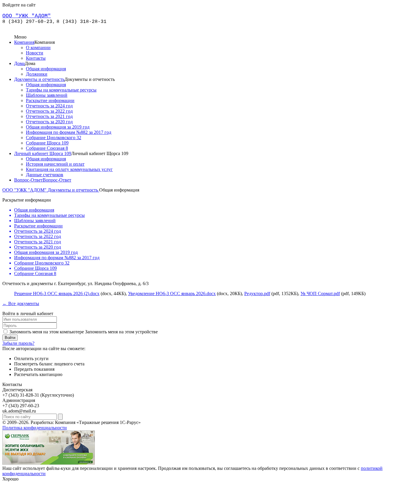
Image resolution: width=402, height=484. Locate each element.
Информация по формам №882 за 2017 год (68, 132)
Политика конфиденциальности (34, 427)
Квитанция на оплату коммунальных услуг (69, 169)
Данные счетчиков (44, 174)
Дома (19, 63)
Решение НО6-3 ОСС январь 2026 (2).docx (56, 293)
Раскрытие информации (50, 100)
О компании (38, 47)
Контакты (36, 58)
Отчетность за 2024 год (49, 105)
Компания (24, 42)
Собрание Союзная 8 (47, 148)
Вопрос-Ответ (28, 179)
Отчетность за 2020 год (49, 121)
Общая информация (46, 68)
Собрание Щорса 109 (47, 142)
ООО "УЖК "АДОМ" (25, 189)
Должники (36, 73)
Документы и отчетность (39, 79)
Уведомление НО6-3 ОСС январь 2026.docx (172, 293)
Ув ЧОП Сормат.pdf (320, 293)
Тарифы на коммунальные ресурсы (61, 89)
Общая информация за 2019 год (57, 126)
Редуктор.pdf (257, 293)
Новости (34, 52)
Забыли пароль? (18, 343)
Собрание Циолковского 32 (53, 137)
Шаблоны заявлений (46, 95)
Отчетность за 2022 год (49, 111)
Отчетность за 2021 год (49, 116)
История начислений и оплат (55, 164)
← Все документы (20, 303)
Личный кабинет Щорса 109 (42, 153)
